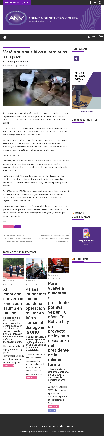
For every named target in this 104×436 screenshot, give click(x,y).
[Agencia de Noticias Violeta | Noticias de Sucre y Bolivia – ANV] (52, 29)
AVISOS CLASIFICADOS (81, 215)
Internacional (8, 227)
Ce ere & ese (22, 66)
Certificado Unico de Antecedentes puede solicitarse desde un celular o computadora (18, 238)
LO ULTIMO (81, 259)
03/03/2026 (31, 281)
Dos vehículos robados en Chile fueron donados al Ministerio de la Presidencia (54, 238)
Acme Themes (77, 431)
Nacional (52, 410)
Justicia (17, 227)
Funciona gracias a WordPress (34, 431)
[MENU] (101, 37)
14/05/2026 (9, 281)
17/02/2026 (54, 275)
